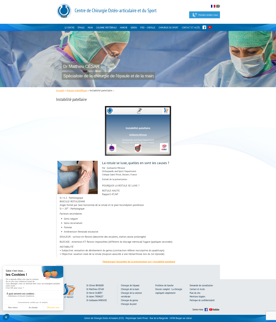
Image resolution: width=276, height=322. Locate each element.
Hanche (123, 27)
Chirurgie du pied (128, 304)
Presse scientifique (77, 90)
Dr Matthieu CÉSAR (95, 289)
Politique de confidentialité (202, 300)
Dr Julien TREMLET (95, 296)
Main (90, 27)
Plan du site (195, 292)
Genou (134, 27)
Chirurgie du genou (129, 300)
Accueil (60, 90)
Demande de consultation (201, 285)
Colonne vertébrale (106, 27)
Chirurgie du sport (169, 27)
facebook (204, 27)
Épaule (81, 27)
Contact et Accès (191, 27)
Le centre (69, 27)
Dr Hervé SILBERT (95, 292)
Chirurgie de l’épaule (130, 285)
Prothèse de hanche (164, 285)
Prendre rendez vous (208, 14)
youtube (209, 27)
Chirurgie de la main (130, 289)
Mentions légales (197, 296)
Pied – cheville (147, 27)
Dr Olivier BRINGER (95, 285)
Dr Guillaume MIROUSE (97, 300)
